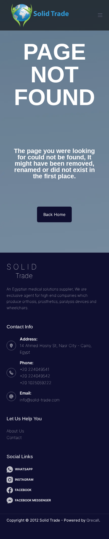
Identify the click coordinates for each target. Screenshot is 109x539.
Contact (14, 437)
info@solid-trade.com (40, 399)
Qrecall (92, 520)
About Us (15, 430)
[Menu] (100, 15)
